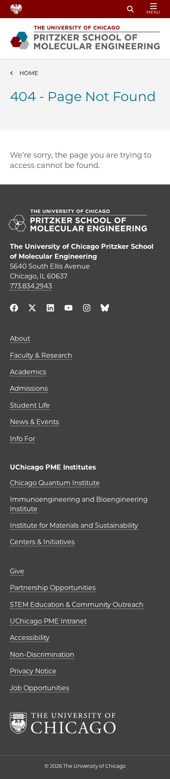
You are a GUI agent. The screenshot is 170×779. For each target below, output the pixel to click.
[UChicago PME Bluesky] (105, 310)
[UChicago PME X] (32, 309)
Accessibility (30, 638)
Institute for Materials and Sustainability (74, 525)
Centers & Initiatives (42, 542)
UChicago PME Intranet (48, 621)
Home (28, 73)
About (20, 338)
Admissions (29, 388)
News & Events (34, 422)
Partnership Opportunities (53, 588)
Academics (28, 372)
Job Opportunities (39, 688)
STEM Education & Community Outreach (77, 605)
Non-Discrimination (42, 655)
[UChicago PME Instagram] (87, 309)
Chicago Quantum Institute (55, 483)
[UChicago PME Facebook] (14, 309)
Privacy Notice (33, 671)
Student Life (30, 405)
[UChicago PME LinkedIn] (50, 309)
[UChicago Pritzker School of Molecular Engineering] (85, 221)
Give (17, 571)
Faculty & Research (41, 355)
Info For (22, 439)
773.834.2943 (31, 286)
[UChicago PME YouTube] (68, 309)
